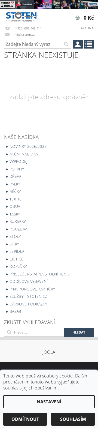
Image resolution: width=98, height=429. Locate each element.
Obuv (15, 206)
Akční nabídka (24, 154)
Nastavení (49, 402)
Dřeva (16, 176)
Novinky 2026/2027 (28, 146)
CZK (84, 28)
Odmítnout (25, 419)
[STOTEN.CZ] (24, 16)
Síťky (14, 244)
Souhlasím (73, 419)
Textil (15, 199)
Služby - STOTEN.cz (28, 296)
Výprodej (18, 161)
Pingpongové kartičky (32, 289)
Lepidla (17, 251)
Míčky (15, 191)
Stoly (15, 236)
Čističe (16, 259)
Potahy (17, 169)
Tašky (15, 214)
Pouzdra (18, 229)
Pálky (15, 184)
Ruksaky (18, 221)
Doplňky (18, 266)
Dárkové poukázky (28, 304)
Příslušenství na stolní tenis (40, 274)
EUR (91, 28)
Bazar (15, 311)
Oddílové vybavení (29, 281)
